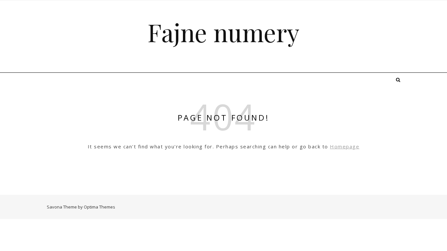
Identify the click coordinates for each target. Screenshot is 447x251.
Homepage (344, 146)
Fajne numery (223, 32)
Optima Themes (99, 207)
